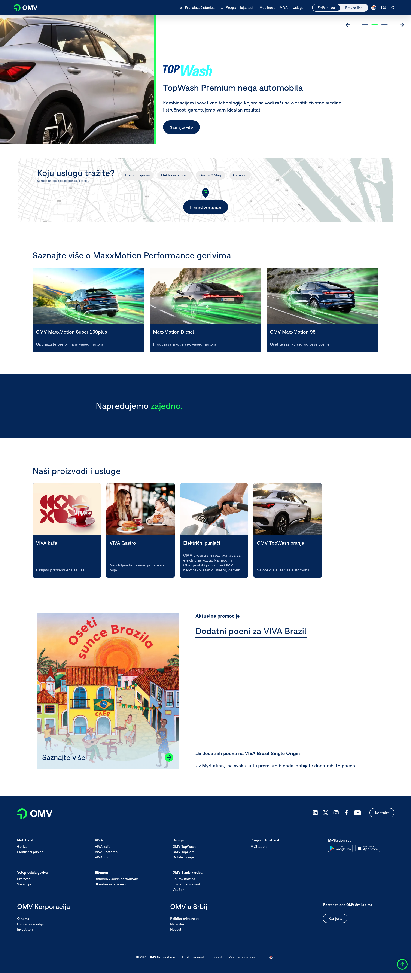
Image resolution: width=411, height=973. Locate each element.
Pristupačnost (193, 957)
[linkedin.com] (315, 812)
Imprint (216, 957)
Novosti (176, 929)
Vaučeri (179, 890)
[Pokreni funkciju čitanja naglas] (383, 7)
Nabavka (177, 924)
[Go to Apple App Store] (367, 848)
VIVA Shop (103, 857)
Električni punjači (174, 175)
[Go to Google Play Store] (340, 848)
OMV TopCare (184, 852)
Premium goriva (137, 175)
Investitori (25, 929)
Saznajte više (181, 127)
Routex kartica (184, 879)
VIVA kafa (102, 847)
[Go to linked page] (169, 757)
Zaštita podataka (242, 957)
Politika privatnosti (185, 918)
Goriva (22, 847)
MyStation (258, 847)
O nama (23, 918)
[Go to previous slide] (348, 25)
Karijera (335, 918)
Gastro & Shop (210, 175)
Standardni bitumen (110, 884)
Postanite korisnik (187, 884)
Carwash (240, 175)
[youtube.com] (357, 812)
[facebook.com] (346, 812)
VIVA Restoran (106, 852)
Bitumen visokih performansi (117, 879)
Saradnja (24, 884)
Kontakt (382, 812)
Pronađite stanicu (205, 207)
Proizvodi (24, 879)
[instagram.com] (336, 812)
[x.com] (325, 812)
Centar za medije (30, 924)
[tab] (251, 632)
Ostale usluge (183, 857)
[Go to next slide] (401, 25)
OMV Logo (23, 7)
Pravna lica (354, 8)
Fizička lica (326, 8)
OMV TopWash (184, 847)
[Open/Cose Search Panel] (393, 7)
